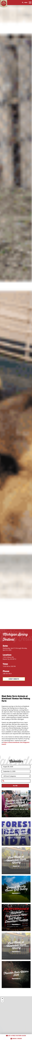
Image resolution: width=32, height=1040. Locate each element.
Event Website (14, 679)
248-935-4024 (7, 674)
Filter (15, 786)
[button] (2, 998)
